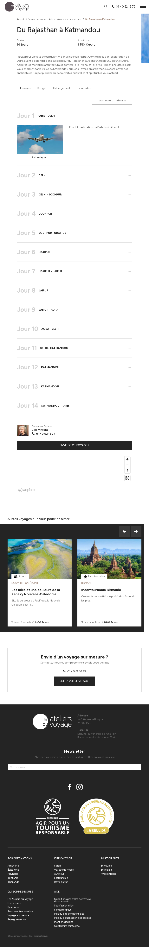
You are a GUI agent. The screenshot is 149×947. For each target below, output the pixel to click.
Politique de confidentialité (69, 913)
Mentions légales (63, 921)
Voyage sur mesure (18, 915)
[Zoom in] (127, 459)
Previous (124, 531)
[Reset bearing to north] (127, 470)
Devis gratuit (61, 881)
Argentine (13, 865)
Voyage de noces (64, 869)
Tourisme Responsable (20, 911)
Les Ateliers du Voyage (20, 899)
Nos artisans (14, 903)
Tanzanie (13, 877)
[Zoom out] (127, 465)
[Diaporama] (40, 139)
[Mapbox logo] (26, 490)
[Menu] (143, 7)
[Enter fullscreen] (127, 478)
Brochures (13, 907)
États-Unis (13, 869)
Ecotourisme (61, 877)
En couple (106, 865)
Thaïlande (13, 881)
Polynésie (13, 873)
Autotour (59, 873)
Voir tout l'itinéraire (112, 100)
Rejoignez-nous (17, 919)
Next (136, 531)
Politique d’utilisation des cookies (72, 917)
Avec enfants (108, 873)
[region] (74, 473)
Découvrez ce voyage (40, 568)
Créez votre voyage (74, 681)
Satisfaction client (64, 905)
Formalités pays (62, 909)
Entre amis (106, 869)
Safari (57, 865)
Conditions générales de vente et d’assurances (72, 900)
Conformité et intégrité (67, 926)
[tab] (25, 88)
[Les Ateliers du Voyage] (14, 7)
